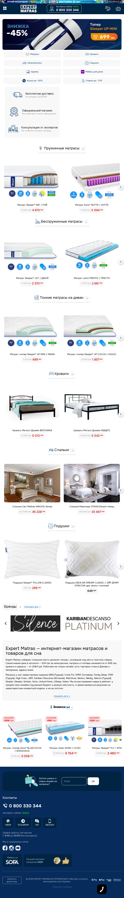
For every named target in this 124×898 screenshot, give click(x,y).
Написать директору (12, 880)
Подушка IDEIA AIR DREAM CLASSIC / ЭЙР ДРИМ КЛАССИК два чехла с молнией (92, 584)
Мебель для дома (94, 71)
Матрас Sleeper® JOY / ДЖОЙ (32, 278)
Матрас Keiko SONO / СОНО (65, 748)
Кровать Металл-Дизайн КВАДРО (92, 430)
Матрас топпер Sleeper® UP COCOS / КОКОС (91, 354)
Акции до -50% (34, 80)
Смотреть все (31, 607)
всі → (69, 707)
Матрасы (34, 54)
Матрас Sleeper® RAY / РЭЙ (32, 204)
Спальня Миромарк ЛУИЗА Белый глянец (92, 506)
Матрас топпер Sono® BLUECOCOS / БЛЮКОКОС (22, 749)
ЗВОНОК (49, 824)
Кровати (93, 54)
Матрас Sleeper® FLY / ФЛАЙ (108, 748)
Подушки (94, 62)
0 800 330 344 (67, 10)
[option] (62, 34)
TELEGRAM (23, 824)
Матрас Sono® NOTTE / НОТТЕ (91, 204)
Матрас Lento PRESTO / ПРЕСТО (92, 278)
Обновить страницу (62, 887)
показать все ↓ (62, 696)
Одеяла (34, 71)
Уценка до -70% (93, 80)
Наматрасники (34, 62)
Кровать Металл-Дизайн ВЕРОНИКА (32, 430)
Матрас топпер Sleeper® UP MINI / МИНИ (32, 354)
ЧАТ (37, 824)
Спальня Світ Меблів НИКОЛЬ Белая (32, 506)
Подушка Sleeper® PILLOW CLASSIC (32, 582)
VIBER (8, 824)
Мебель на (12, 857)
